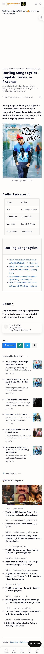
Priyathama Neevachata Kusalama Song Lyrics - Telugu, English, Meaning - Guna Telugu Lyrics (23, 576)
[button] (36, 3)
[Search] (40, 3)
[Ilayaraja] (18, 570)
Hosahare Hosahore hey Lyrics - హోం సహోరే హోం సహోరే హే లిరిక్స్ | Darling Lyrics (24, 269)
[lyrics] (17, 558)
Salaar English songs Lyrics (17, 399)
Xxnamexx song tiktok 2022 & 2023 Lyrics (21, 525)
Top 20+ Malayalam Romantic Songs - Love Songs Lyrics (22, 589)
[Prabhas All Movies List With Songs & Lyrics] (37, 432)
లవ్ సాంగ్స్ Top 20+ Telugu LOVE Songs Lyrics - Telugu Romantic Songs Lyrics (23, 601)
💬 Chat (36, 644)
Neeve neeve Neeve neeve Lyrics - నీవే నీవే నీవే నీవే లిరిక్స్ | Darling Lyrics (17, 449)
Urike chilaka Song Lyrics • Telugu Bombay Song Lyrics (21, 624)
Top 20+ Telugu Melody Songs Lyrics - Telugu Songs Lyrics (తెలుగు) (22, 551)
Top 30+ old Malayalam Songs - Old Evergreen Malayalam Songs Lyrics (22, 513)
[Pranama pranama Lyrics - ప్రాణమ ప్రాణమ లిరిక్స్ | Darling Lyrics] (37, 382)
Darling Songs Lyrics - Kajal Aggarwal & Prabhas (17, 363)
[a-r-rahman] (19, 608)
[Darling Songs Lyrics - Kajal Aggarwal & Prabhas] (37, 364)
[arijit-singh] (29, 608)
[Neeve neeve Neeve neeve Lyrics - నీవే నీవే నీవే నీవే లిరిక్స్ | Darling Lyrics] (37, 450)
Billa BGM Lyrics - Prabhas (16, 414)
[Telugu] (25, 546)
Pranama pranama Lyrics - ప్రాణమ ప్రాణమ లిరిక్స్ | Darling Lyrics (17, 382)
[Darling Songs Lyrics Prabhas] (22, 150)
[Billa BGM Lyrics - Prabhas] (37, 417)
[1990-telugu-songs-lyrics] (24, 532)
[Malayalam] (19, 509)
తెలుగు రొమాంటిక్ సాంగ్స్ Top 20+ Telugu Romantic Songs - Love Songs (22, 563)
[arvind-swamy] (21, 620)
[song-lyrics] (18, 546)
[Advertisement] (22, 41)
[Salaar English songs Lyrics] (37, 402)
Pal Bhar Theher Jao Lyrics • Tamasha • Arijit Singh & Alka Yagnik (23, 612)
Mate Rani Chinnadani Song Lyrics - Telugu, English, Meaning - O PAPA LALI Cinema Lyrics (23, 538)
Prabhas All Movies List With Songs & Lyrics (18, 430)
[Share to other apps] (34, 345)
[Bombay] (30, 620)
